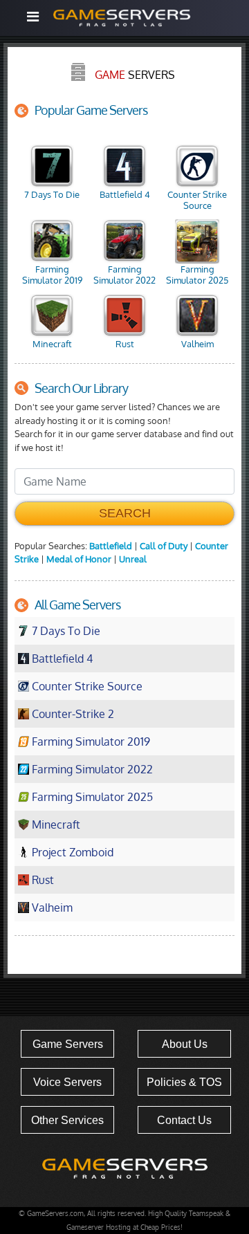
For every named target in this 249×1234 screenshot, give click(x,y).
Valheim (197, 343)
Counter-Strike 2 (73, 714)
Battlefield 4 (125, 194)
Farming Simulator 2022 (124, 275)
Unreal (133, 558)
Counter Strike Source (197, 200)
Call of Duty (163, 545)
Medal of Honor (78, 558)
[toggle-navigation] (32, 16)
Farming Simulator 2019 (52, 275)
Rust (125, 343)
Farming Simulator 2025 (197, 275)
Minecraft (52, 343)
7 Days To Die (52, 194)
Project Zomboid (72, 852)
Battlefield (110, 545)
